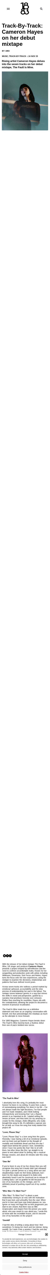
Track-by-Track (17, 56)
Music (5, 56)
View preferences (25, 1267)
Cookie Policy (23, 1272)
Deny (25, 1261)
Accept (25, 1254)
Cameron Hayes (35, 966)
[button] (46, 1234)
